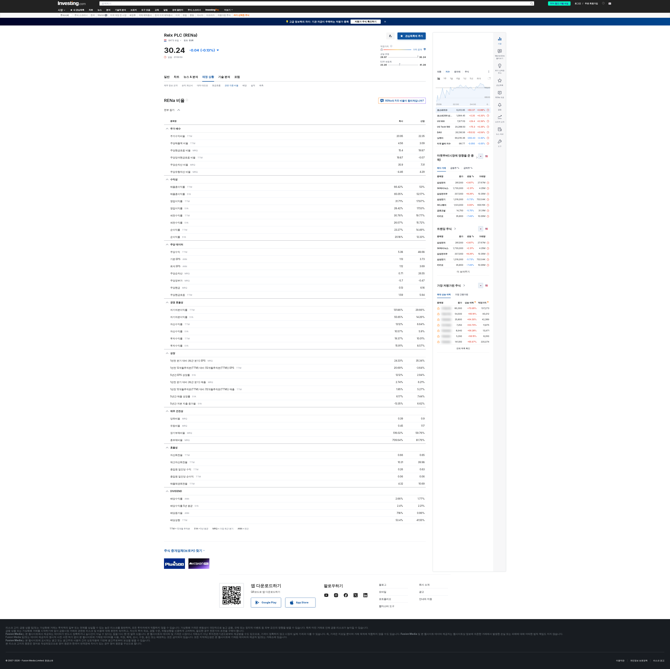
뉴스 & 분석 (191, 77)
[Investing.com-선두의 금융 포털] (71, 3)
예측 (261, 85)
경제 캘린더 (177, 10)
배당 (245, 85)
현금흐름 (216, 85)
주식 (467, 71)
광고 (421, 591)
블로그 (382, 584)
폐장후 (132, 15)
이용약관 (620, 660)
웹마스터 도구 (386, 606)
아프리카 (210, 15)
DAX (439, 132)
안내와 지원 (425, 598)
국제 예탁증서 (145, 15)
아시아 (200, 15)
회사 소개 (424, 584)
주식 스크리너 (194, 10)
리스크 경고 (658, 660)
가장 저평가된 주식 (449, 285)
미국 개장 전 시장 (118, 15)
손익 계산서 (187, 85)
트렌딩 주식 (444, 229)
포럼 (237, 77)
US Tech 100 (443, 126)
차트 (176, 77)
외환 (439, 71)
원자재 (457, 71)
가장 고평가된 (461, 294)
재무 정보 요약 (171, 85)
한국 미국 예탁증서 (164, 15)
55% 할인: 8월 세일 (559, 3)
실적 (253, 85)
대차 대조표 (202, 85)
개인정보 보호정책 (638, 660)
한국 (93, 15)
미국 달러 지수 (444, 143)
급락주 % (468, 168)
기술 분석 (224, 77)
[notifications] (603, 3)
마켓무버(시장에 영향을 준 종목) (455, 157)
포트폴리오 (385, 598)
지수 (448, 71)
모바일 (382, 591)
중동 (192, 15)
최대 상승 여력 (444, 294)
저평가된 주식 (224, 15)
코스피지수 (442, 110)
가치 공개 (417, 49)
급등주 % (454, 168)
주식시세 (64, 15)
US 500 (441, 121)
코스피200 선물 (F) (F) (448, 115)
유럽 (185, 15)
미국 (178, 15)
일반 (167, 77)
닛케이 (440, 138)
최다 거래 (441, 168)
